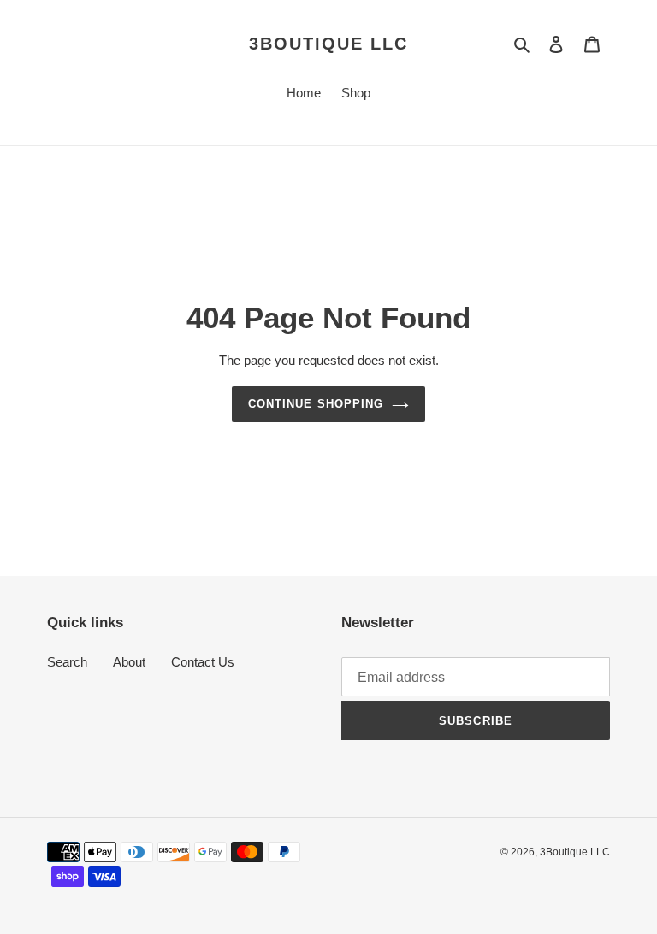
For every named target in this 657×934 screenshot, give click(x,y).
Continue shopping (315, 403)
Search (67, 662)
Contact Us (202, 662)
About (129, 662)
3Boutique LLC (328, 43)
